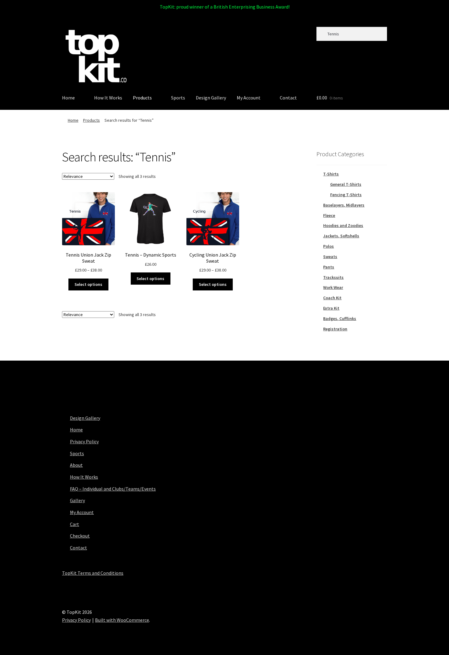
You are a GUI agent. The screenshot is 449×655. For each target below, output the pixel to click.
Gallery (77, 500)
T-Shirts (331, 174)
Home (68, 98)
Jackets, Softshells (341, 236)
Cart (74, 524)
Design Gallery (211, 98)
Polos (328, 246)
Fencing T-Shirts (346, 194)
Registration (335, 329)
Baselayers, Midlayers (343, 205)
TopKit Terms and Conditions (92, 573)
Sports (178, 98)
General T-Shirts (345, 184)
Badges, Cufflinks (339, 318)
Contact (288, 98)
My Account (249, 98)
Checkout (80, 536)
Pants (328, 267)
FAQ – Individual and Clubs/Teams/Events (113, 489)
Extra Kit (331, 308)
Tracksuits (333, 277)
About (76, 465)
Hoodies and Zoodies (343, 225)
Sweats (330, 256)
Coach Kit (332, 298)
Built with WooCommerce (122, 620)
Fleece (329, 215)
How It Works (108, 98)
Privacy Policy (84, 441)
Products (142, 98)
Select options (88, 284)
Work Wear (333, 287)
